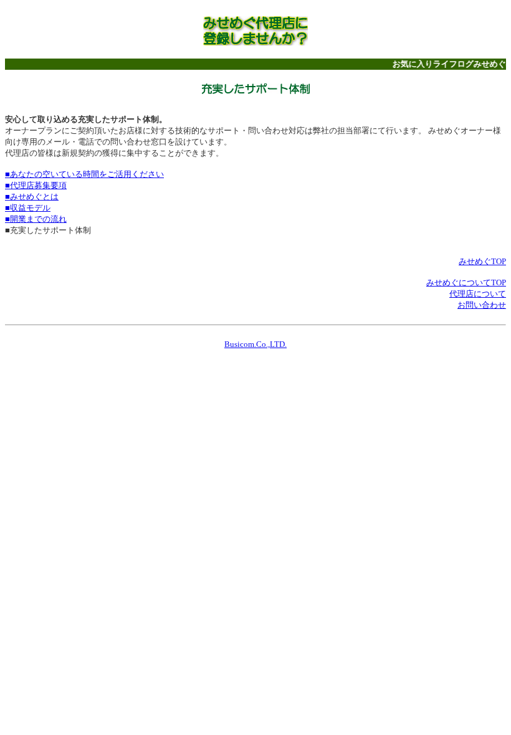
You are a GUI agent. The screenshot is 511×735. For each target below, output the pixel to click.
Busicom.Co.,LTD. (255, 344)
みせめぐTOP (482, 261)
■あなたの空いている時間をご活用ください (84, 174)
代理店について (477, 293)
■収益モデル (27, 207)
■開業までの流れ (36, 219)
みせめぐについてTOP (466, 282)
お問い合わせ (481, 305)
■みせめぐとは (32, 196)
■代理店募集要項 (36, 185)
